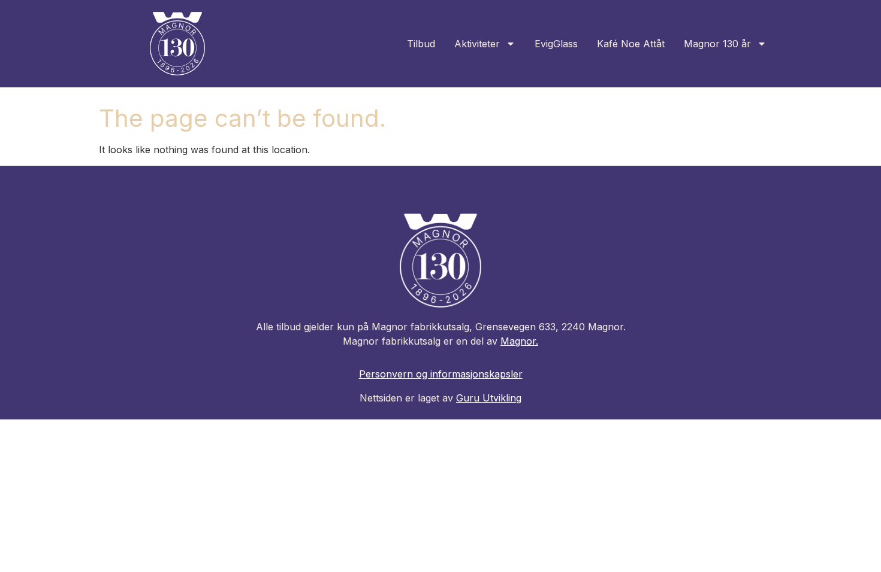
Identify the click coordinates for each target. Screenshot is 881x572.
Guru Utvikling (488, 398)
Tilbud (421, 44)
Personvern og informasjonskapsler (441, 374)
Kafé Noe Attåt (631, 44)
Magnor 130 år (717, 44)
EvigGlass (556, 44)
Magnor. (519, 341)
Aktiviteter (477, 44)
